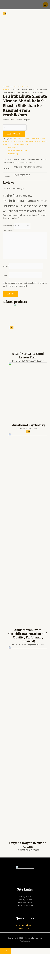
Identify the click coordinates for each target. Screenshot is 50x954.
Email (6, 275)
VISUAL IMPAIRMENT (19, 144)
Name (6, 266)
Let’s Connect (25, 928)
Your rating (8, 225)
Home (5, 86)
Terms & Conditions (25, 905)
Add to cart (13, 133)
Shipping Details (25, 899)
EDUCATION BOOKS (19, 141)
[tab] (27, 147)
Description (13, 147)
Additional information (17, 150)
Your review (8, 230)
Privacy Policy (25, 896)
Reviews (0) (13, 153)
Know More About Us (25, 925)
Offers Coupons (25, 902)
